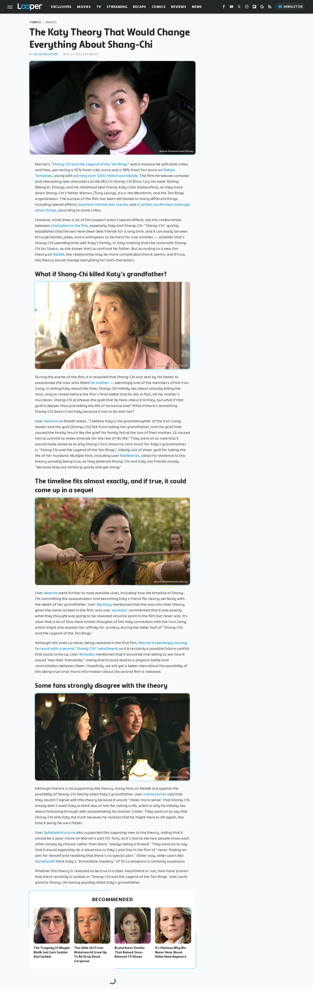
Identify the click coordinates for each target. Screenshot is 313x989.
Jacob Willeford (45, 54)
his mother (99, 382)
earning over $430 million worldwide (105, 175)
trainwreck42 (155, 794)
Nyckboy (104, 604)
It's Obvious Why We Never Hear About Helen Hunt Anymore (171, 952)
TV (98, 6)
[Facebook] (224, 7)
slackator (120, 610)
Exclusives (61, 6)
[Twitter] (239, 7)
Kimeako (87, 654)
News (197, 6)
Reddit (58, 254)
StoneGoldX (45, 861)
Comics (159, 6)
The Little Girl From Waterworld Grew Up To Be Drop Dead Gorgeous (90, 954)
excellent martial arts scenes (103, 204)
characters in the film (69, 225)
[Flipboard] (254, 7)
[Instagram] (247, 7)
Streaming (117, 6)
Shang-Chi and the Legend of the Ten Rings (90, 164)
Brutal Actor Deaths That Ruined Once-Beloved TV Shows (130, 952)
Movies (84, 6)
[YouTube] (231, 7)
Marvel (51, 22)
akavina (51, 421)
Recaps (139, 6)
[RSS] (270, 7)
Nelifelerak (129, 455)
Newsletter (293, 7)
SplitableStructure (59, 832)
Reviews (178, 6)
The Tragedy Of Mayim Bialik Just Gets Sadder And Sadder (52, 952)
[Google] (262, 7)
